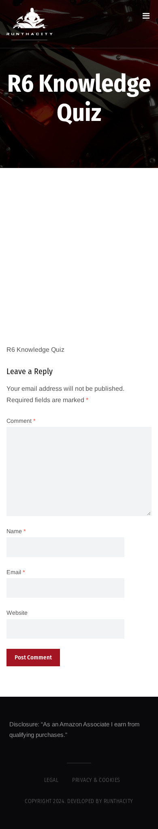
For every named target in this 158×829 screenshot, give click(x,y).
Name (16, 531)
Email (15, 572)
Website (17, 612)
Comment (21, 421)
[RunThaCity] (29, 24)
